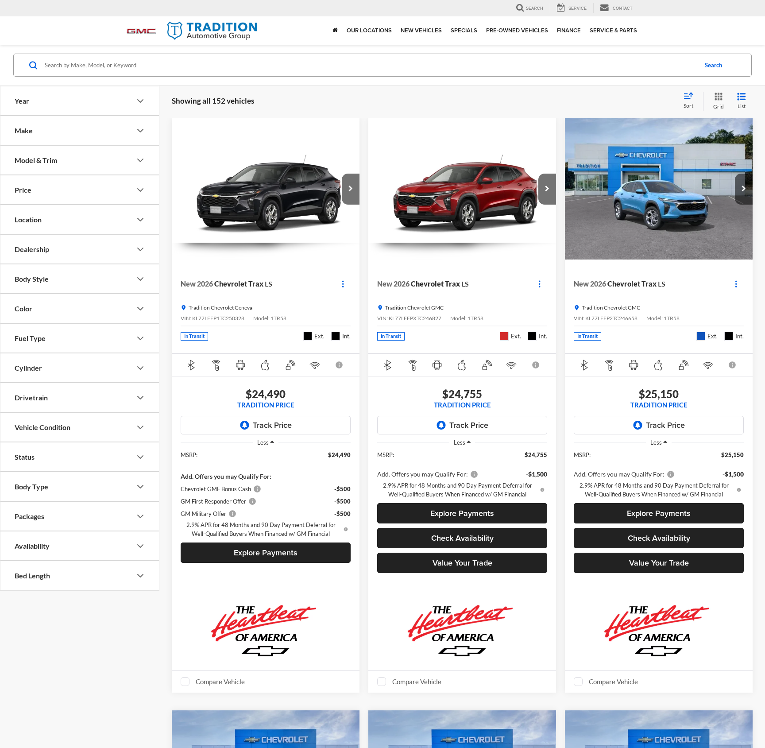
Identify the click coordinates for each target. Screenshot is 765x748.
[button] (350, 189)
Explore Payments (266, 552)
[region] (266, 494)
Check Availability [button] (462, 537)
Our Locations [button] (369, 30)
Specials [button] (464, 30)
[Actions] (343, 284)
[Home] (335, 30)
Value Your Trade (462, 562)
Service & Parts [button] (613, 30)
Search (713, 65)
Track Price (272, 424)
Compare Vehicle (220, 682)
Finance (569, 30)
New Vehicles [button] (421, 30)
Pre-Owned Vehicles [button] (517, 30)
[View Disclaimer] (340, 365)
